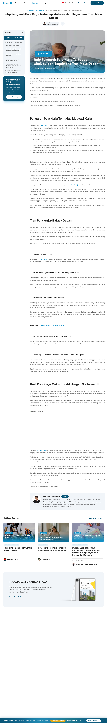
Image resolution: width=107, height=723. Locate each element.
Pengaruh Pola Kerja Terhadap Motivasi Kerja (13, 38)
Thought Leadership (11, 545)
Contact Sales (97, 3)
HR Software (43, 545)
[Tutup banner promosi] (103, 720)
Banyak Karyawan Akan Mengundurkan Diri (12, 59)
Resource (35, 3)
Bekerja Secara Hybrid (12, 45)
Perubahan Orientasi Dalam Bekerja (14, 54)
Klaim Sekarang (13, 97)
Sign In (71, 3)
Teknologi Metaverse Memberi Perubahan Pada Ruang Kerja (13, 65)
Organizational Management (34, 11)
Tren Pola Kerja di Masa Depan (13, 42)
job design (44, 126)
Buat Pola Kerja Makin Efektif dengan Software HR (13, 71)
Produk (17, 3)
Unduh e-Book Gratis (15, 597)
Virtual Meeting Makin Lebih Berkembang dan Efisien (14, 49)
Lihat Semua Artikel (95, 518)
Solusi (26, 3)
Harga (45, 3)
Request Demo (83, 3)
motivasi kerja (73, 185)
